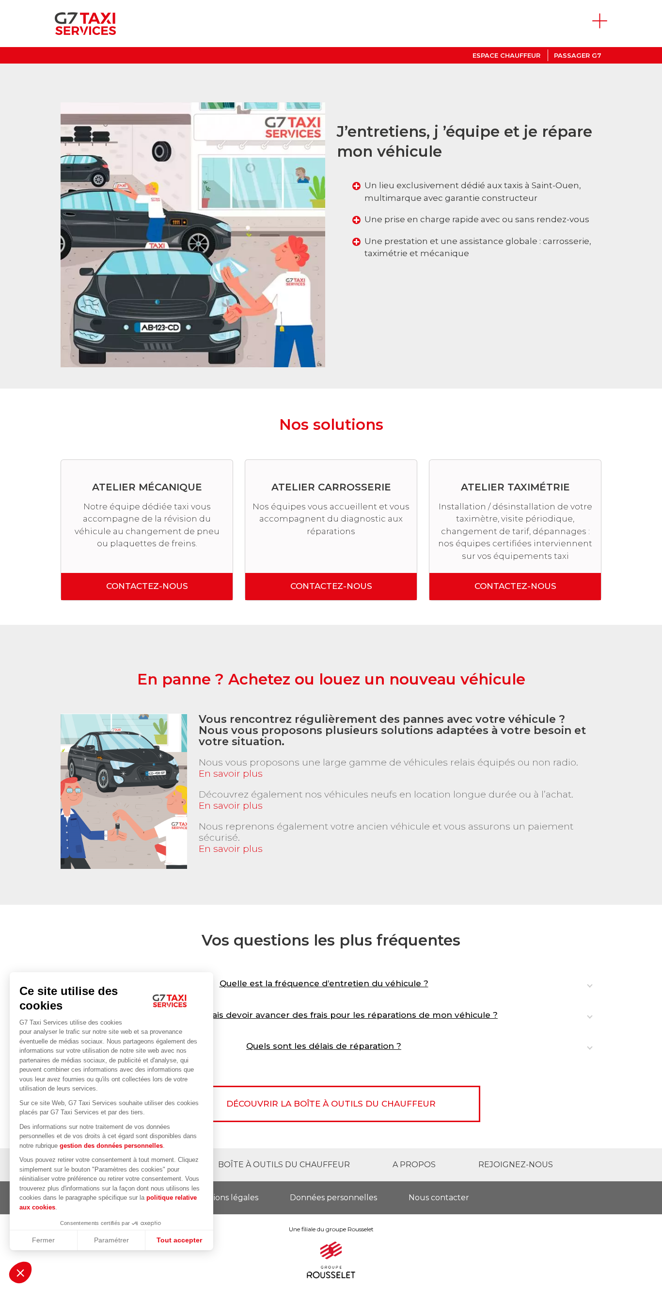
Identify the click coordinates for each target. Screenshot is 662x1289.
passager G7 (577, 55)
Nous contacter (439, 1197)
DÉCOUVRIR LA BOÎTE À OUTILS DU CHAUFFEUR (331, 1104)
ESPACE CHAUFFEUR (506, 55)
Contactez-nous (147, 586)
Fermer (43, 1240)
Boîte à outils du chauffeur (284, 1164)
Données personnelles (333, 1197)
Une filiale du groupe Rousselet (331, 1229)
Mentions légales (225, 1197)
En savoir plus (231, 773)
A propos (414, 1164)
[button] (20, 1272)
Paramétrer (111, 1240)
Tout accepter (179, 1240)
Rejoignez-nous (515, 1164)
